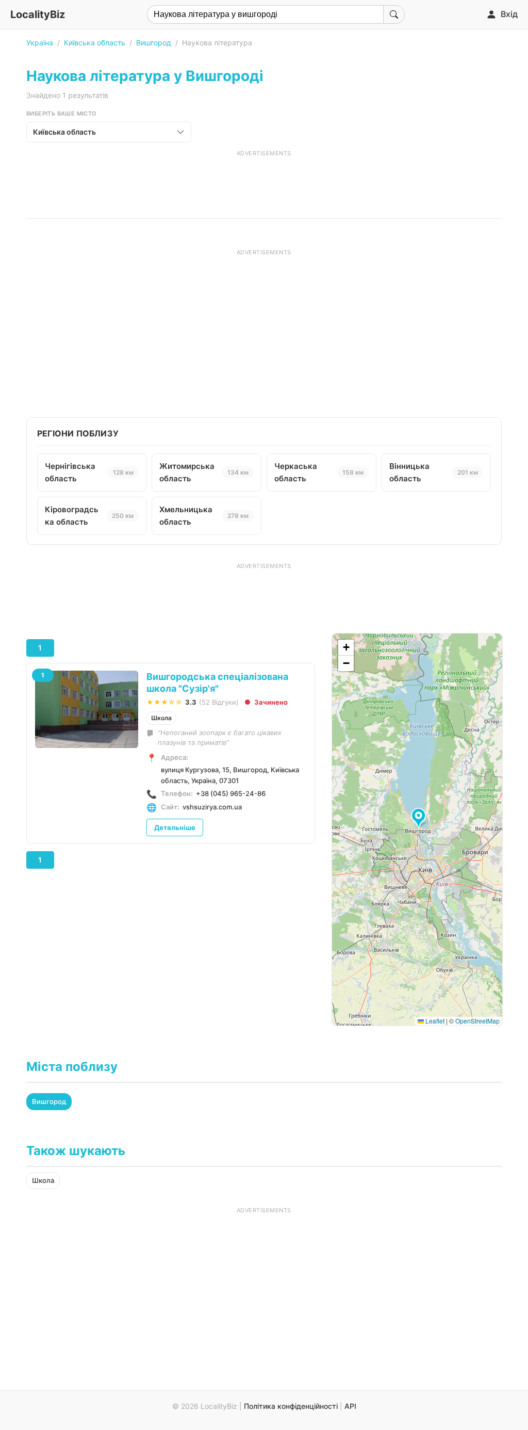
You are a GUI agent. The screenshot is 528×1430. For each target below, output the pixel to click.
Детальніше (174, 827)
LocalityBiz (37, 14)
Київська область (94, 42)
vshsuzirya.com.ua (212, 807)
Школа (161, 718)
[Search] (394, 14)
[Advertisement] (264, 180)
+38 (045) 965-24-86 (231, 793)
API (350, 1406)
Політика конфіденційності (291, 1406)
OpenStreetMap (477, 1020)
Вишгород (153, 42)
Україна (39, 42)
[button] (420, 819)
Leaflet (434, 1020)
